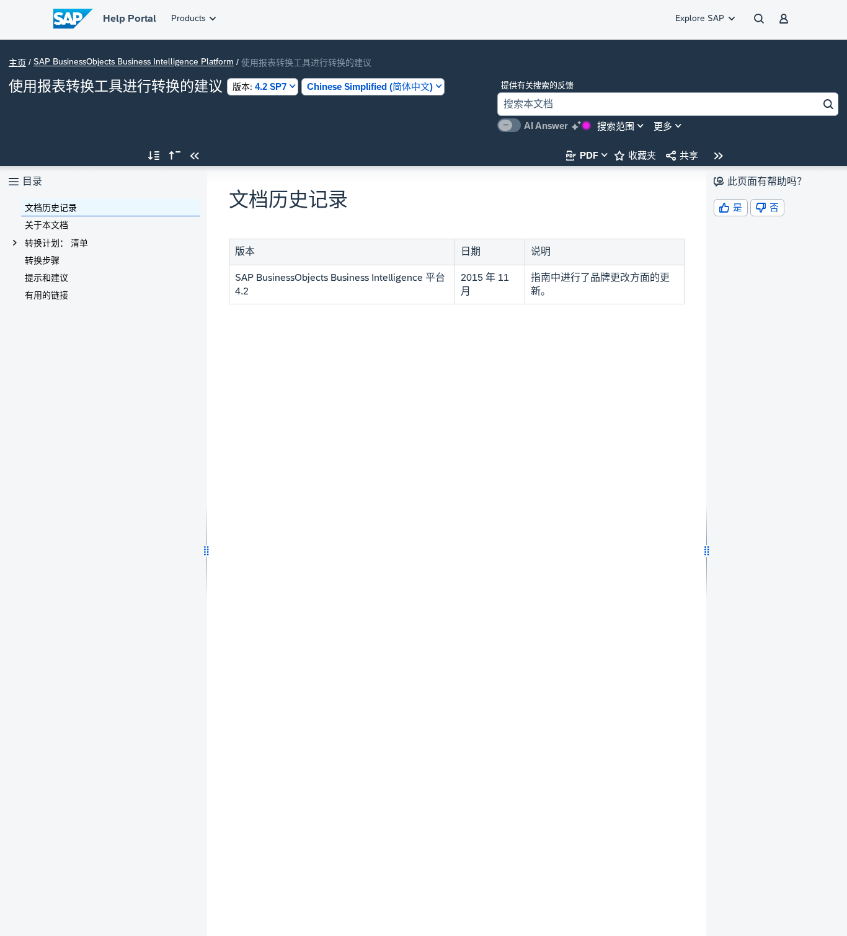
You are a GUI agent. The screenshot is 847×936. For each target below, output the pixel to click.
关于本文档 (46, 225)
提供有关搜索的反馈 (537, 85)
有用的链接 (46, 295)
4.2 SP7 (259, 86)
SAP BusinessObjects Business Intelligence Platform (133, 62)
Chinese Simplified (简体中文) (370, 86)
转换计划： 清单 (56, 243)
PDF (582, 155)
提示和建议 (46, 278)
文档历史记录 (51, 208)
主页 (17, 63)
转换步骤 (42, 260)
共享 (682, 155)
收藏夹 (635, 155)
